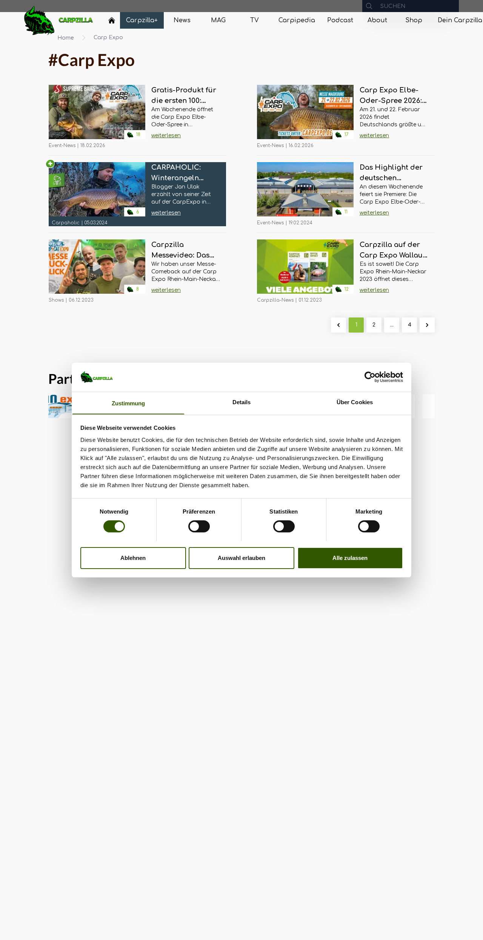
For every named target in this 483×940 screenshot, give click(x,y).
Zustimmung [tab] (128, 403)
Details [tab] (241, 402)
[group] (432, 406)
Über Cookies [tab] (355, 402)
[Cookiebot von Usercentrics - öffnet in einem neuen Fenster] (370, 377)
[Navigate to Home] (111, 22)
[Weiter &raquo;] (427, 325)
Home (65, 38)
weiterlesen (166, 135)
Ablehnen (133, 557)
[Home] (111, 20)
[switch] (199, 526)
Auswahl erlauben (241, 557)
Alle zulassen (350, 557)
